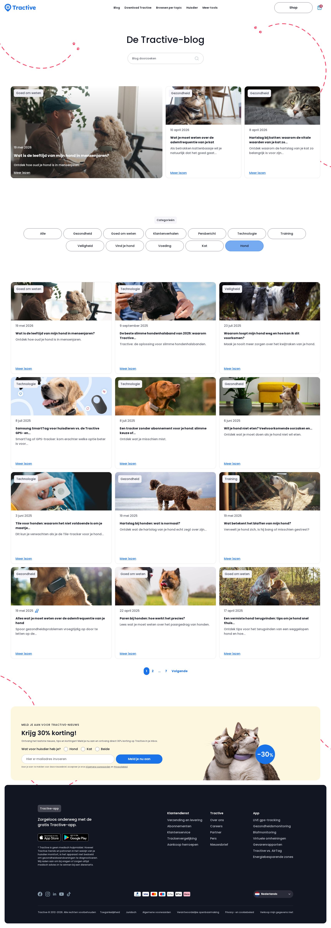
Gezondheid (82, 233)
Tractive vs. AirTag (267, 851)
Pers (213, 838)
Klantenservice (178, 832)
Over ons (217, 820)
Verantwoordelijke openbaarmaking (198, 912)
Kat (204, 246)
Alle (43, 233)
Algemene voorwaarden (98, 766)
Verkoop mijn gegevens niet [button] (276, 912)
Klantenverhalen (166, 233)
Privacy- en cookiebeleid (239, 912)
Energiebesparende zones (273, 857)
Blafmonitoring (264, 832)
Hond (244, 246)
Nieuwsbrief (219, 844)
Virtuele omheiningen (269, 838)
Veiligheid (85, 246)
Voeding (164, 246)
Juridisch (131, 912)
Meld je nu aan (139, 759)
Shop (293, 7)
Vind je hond (124, 246)
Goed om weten (123, 233)
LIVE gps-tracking (266, 820)
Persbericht (207, 233)
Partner (215, 832)
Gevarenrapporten (267, 844)
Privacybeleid (121, 766)
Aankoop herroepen (182, 844)
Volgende (180, 671)
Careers (216, 826)
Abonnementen (179, 826)
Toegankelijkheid (110, 912)
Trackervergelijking (182, 838)
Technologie (247, 233)
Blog (117, 8)
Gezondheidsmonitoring (272, 826)
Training (286, 233)
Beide (105, 749)
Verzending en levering (184, 820)
